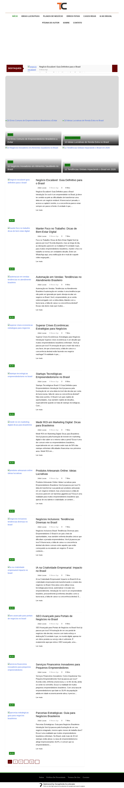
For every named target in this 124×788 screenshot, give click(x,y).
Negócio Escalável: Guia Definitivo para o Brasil (60, 67)
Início (15, 16)
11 (32, 762)
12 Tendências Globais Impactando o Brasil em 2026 (90, 169)
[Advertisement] (62, 45)
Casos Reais (89, 16)
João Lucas (42, 188)
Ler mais (39, 210)
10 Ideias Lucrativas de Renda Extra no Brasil (87, 142)
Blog (10, 135)
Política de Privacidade (55, 777)
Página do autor (50, 23)
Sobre (66, 23)
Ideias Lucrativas (30, 16)
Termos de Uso (74, 777)
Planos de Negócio (53, 16)
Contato (77, 23)
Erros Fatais (73, 16)
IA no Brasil (106, 16)
